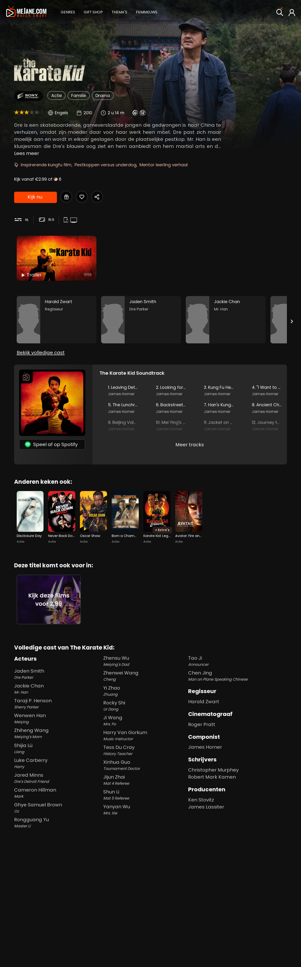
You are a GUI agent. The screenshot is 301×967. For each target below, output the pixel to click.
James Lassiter (206, 807)
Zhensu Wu (116, 661)
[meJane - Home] (26, 12)
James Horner (205, 747)
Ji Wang (112, 720)
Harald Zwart (203, 701)
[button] (68, 11)
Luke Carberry (31, 763)
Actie (56, 95)
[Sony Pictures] (28, 96)
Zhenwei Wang (121, 676)
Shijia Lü (23, 748)
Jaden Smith (29, 674)
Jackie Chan (29, 689)
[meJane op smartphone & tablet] (66, 220)
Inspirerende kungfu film (46, 165)
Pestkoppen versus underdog (105, 165)
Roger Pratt (201, 724)
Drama (102, 95)
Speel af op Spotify (55, 444)
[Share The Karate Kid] (97, 197)
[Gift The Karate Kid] (66, 197)
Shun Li (116, 794)
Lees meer (26, 153)
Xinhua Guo (121, 765)
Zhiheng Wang (31, 733)
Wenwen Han (30, 718)
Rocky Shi (114, 705)
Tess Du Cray (119, 750)
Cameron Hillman (35, 793)
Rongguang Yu (31, 822)
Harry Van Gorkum (125, 735)
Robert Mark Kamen (212, 777)
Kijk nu (35, 197)
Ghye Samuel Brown (38, 807)
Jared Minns (31, 778)
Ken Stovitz (201, 799)
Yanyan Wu (116, 809)
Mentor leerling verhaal (163, 165)
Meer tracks (189, 444)
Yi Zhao (111, 691)
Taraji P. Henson (33, 703)
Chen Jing (218, 676)
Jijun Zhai (116, 780)
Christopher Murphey (213, 770)
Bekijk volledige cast (41, 352)
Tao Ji (198, 661)
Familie (78, 95)
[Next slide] (291, 321)
